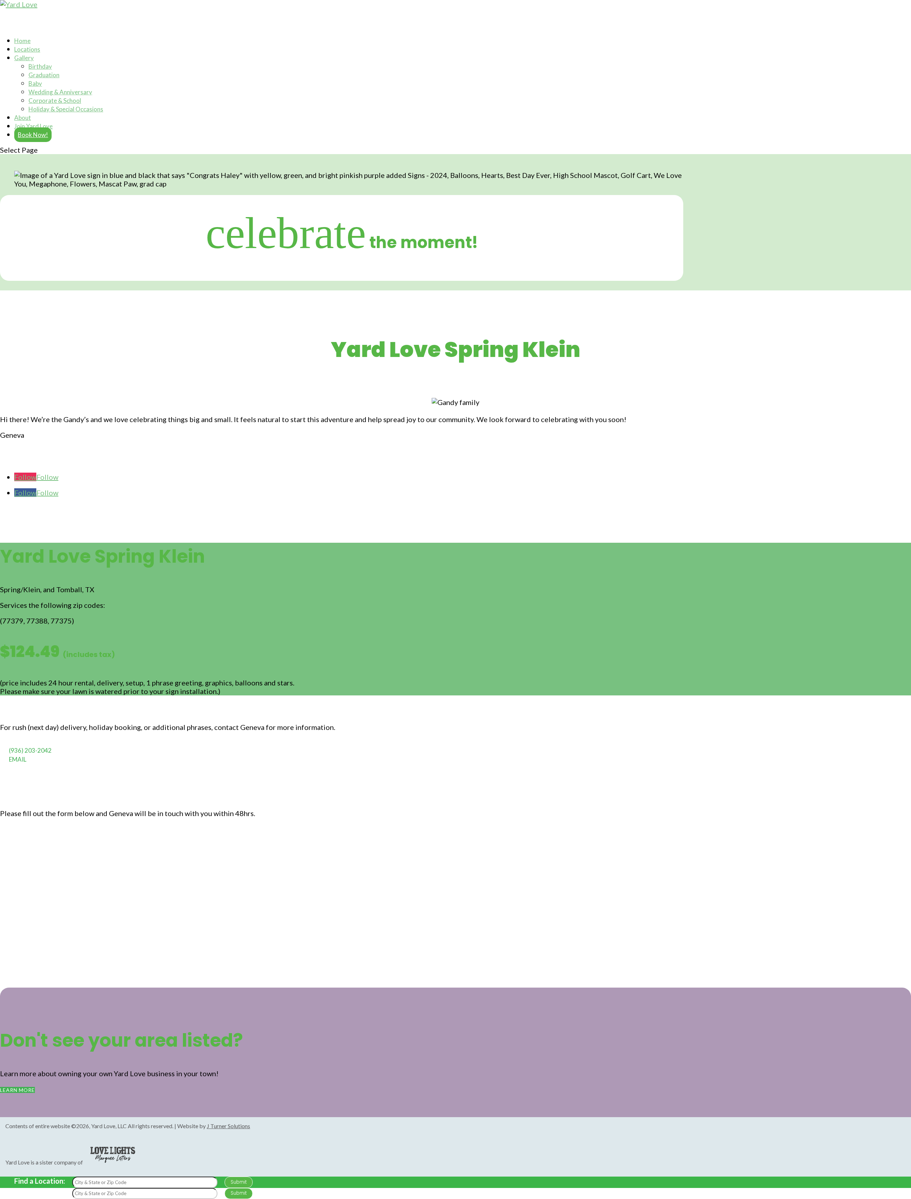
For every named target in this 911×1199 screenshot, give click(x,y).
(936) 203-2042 (30, 750)
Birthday (40, 66)
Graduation (43, 75)
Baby (35, 83)
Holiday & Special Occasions (65, 109)
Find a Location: (39, 1181)
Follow (47, 477)
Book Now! (33, 134)
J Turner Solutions (228, 1125)
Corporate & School (54, 100)
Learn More (17, 1090)
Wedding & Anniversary (60, 92)
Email (17, 759)
